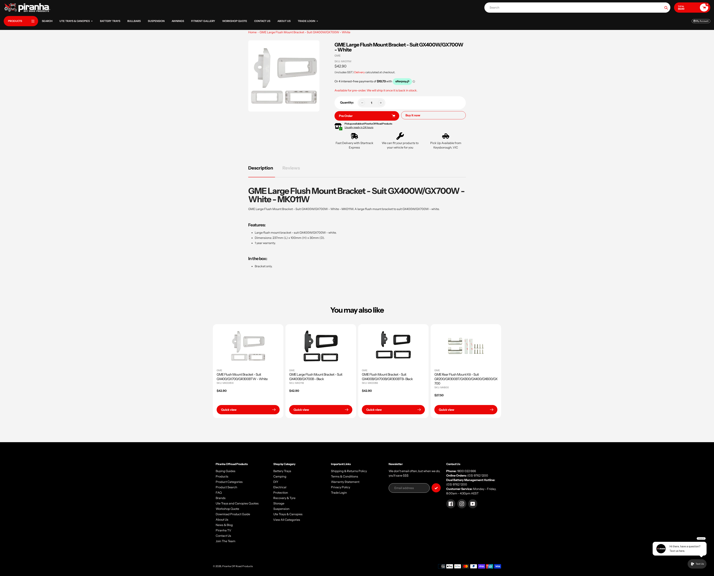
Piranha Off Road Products (237, 566)
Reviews (291, 168)
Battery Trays (282, 471)
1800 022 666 (466, 471)
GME (338, 55)
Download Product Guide (233, 514)
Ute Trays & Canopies (288, 514)
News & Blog (224, 525)
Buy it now (413, 115)
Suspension (281, 509)
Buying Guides (225, 471)
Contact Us (223, 536)
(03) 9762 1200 (477, 475)
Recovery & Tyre (284, 498)
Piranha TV (223, 530)
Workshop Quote (227, 509)
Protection (280, 492)
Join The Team (225, 541)
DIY (275, 482)
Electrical (279, 487)
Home (252, 32)
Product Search (226, 487)
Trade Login (339, 492)
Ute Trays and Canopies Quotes (237, 503)
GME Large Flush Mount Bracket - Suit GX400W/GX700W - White (305, 32)
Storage (278, 503)
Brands (221, 498)
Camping (279, 476)
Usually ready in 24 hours (359, 127)
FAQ (219, 492)
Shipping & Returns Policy (349, 471)
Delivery (359, 72)
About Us (222, 519)
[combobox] (578, 7)
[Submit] (436, 487)
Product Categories (229, 482)
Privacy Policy (340, 487)
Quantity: (347, 102)
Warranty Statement (345, 482)
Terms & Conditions (344, 476)
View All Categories (286, 520)
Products (222, 476)
